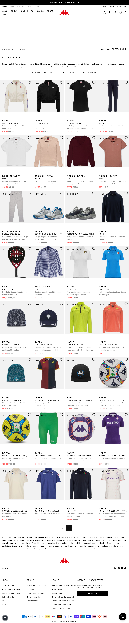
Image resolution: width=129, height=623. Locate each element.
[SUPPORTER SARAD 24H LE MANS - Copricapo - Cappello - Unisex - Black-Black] (68, 394)
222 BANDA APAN (81, 124)
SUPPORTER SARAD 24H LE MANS (81, 401)
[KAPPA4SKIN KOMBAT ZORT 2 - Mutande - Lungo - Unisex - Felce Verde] (36, 450)
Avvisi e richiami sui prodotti (62, 608)
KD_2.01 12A (15, 291)
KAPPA (4, 7)
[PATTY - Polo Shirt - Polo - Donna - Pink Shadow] (36, 173)
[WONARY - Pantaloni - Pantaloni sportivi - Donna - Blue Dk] (100, 117)
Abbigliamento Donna (43, 73)
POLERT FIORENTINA (80, 346)
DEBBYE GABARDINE (15, 235)
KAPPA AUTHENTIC (17, 7)
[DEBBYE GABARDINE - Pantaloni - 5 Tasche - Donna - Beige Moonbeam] (4, 228)
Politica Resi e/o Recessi (11, 589)
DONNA (14, 11)
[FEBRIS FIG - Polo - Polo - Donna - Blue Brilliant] (72, 284)
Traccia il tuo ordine (9, 586)
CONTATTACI (122, 7)
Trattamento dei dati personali (63, 597)
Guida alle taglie (8, 597)
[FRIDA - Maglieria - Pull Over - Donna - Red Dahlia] (68, 173)
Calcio (40, 11)
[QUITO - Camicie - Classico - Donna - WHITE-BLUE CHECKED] (36, 284)
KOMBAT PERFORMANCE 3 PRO (48, 235)
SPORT (50, 11)
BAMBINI (24, 11)
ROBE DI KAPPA (34, 7)
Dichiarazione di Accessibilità (62, 604)
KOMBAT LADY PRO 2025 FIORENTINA (113, 457)
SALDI (4, 14)
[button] (5, 618)
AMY (112, 180)
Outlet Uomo (68, 73)
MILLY (15, 180)
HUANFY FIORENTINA (14, 346)
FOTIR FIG (80, 512)
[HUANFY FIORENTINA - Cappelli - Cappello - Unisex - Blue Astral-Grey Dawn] (4, 339)
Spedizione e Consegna (11, 593)
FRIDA (80, 180)
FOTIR (112, 235)
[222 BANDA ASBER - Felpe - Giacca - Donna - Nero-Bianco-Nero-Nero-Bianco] (8, 117)
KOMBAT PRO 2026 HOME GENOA (48, 401)
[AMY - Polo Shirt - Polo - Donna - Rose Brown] (100, 173)
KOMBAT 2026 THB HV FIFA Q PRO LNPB (16, 457)
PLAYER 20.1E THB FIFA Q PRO (80, 457)
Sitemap (5, 604)
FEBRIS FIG (78, 291)
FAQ (3, 601)
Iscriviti (93, 593)
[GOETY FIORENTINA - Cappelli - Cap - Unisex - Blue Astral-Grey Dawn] (36, 339)
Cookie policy (57, 593)
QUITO (48, 291)
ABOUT (112, 7)
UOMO (5, 11)
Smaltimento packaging (35, 593)
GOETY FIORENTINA (48, 346)
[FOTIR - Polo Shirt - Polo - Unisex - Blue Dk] (100, 228)
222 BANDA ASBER (14, 124)
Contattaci (31, 589)
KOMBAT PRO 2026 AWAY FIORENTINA (113, 512)
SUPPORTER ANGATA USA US (15, 512)
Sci (32, 11)
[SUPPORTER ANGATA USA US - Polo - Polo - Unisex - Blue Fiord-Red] (8, 505)
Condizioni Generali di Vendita (63, 601)
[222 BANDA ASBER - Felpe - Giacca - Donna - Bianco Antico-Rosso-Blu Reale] (4, 117)
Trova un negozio (33, 597)
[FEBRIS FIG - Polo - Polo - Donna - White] (68, 284)
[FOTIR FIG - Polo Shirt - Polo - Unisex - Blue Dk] (68, 505)
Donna (5, 49)
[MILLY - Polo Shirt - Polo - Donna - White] (4, 173)
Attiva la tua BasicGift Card (36, 586)
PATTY (47, 180)
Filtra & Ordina (119, 49)
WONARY (112, 124)
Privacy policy (57, 589)
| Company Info (71, 621)
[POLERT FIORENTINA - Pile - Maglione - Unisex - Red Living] (72, 339)
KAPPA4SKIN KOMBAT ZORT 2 (48, 457)
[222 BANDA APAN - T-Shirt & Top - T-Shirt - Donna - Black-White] (68, 117)
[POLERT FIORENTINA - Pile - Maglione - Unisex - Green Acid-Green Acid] (68, 339)
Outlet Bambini (89, 73)
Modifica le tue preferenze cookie (64, 586)
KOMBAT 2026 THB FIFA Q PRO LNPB (113, 401)
